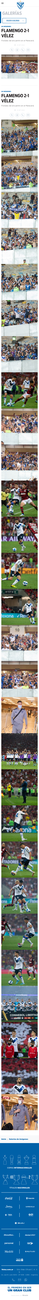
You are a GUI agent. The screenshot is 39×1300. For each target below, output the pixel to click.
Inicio (3, 1139)
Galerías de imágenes (18, 1139)
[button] (12, 50)
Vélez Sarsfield (20, 5)
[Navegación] (2, 3)
